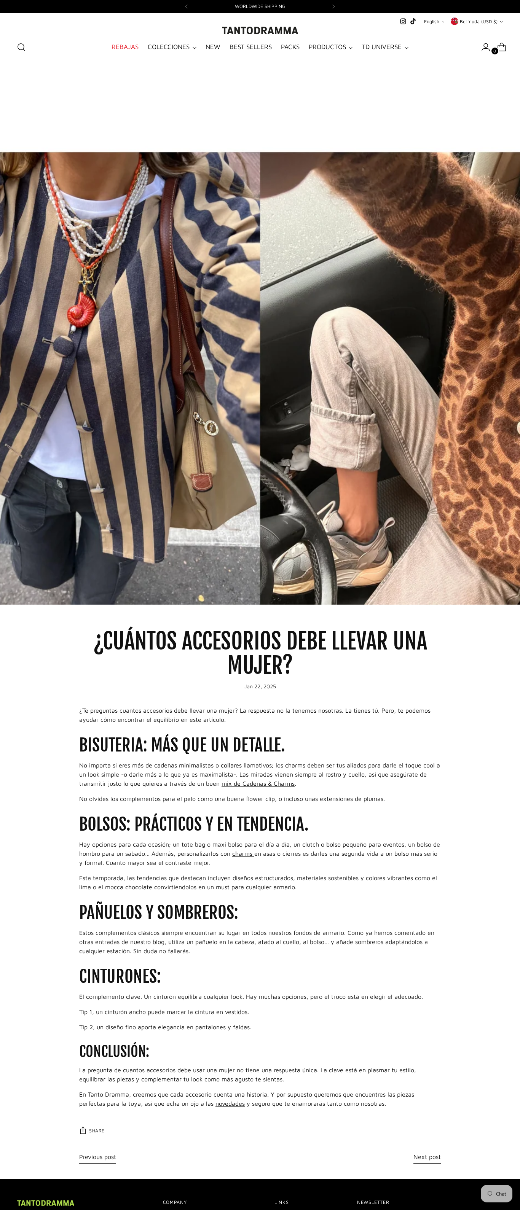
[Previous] (186, 6)
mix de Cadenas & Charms (258, 783)
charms (295, 765)
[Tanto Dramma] (260, 30)
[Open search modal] (21, 47)
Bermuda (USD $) (479, 21)
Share (97, 1131)
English (431, 21)
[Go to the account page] (482, 47)
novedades (230, 1103)
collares (232, 765)
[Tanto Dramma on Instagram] (403, 21)
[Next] (333, 6)
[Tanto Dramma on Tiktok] (413, 21)
